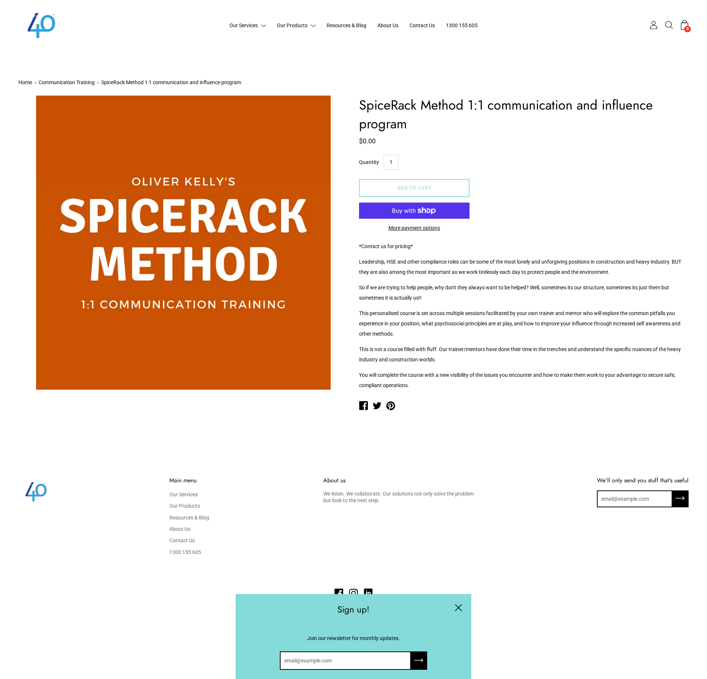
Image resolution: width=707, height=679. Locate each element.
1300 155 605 (462, 25)
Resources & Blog (346, 25)
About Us (387, 25)
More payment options (414, 228)
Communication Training (67, 82)
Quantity (369, 162)
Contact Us (422, 25)
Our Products (292, 25)
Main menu (183, 480)
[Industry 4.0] (363, 407)
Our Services (243, 25)
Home (25, 82)
